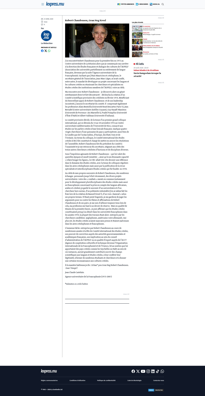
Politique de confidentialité (106, 380)
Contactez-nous (158, 380)
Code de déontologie (134, 380)
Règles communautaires (49, 380)
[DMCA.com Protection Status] (156, 390)
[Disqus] (97, 330)
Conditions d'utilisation (77, 380)
